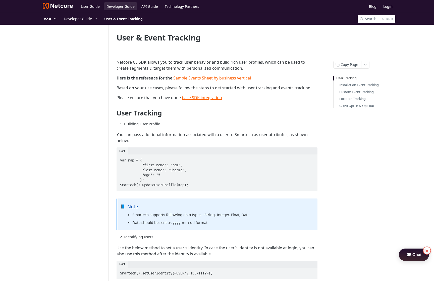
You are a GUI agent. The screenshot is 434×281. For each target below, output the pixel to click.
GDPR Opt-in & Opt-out (356, 105)
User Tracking (346, 78)
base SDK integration (202, 97)
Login (388, 6)
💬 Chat (413, 255)
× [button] (427, 250)
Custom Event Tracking (356, 92)
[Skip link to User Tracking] (113, 113)
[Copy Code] (311, 158)
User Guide (90, 6)
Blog (372, 6)
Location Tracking (352, 98)
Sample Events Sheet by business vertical (212, 78)
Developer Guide (120, 6)
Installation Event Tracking (359, 85)
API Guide (149, 6)
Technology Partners (182, 6)
